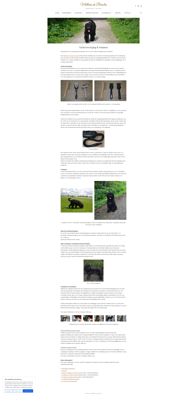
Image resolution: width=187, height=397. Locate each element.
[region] (19, 385)
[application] (71, 13)
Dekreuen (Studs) (92, 13)
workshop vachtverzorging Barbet (72, 375)
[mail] (138, 6)
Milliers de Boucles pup (70, 56)
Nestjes (117, 13)
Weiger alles (18, 391)
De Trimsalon (106, 13)
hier (90, 312)
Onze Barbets (66, 13)
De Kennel (78, 13)
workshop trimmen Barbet (70, 377)
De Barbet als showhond (69, 381)
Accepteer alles (28, 391)
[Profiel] (141, 6)
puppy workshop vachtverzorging (72, 373)
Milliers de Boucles (93, 4)
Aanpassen (8, 391)
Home (57, 13)
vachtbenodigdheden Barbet (70, 379)
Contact (127, 13)
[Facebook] (135, 6)
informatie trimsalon (68, 368)
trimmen (64, 371)
